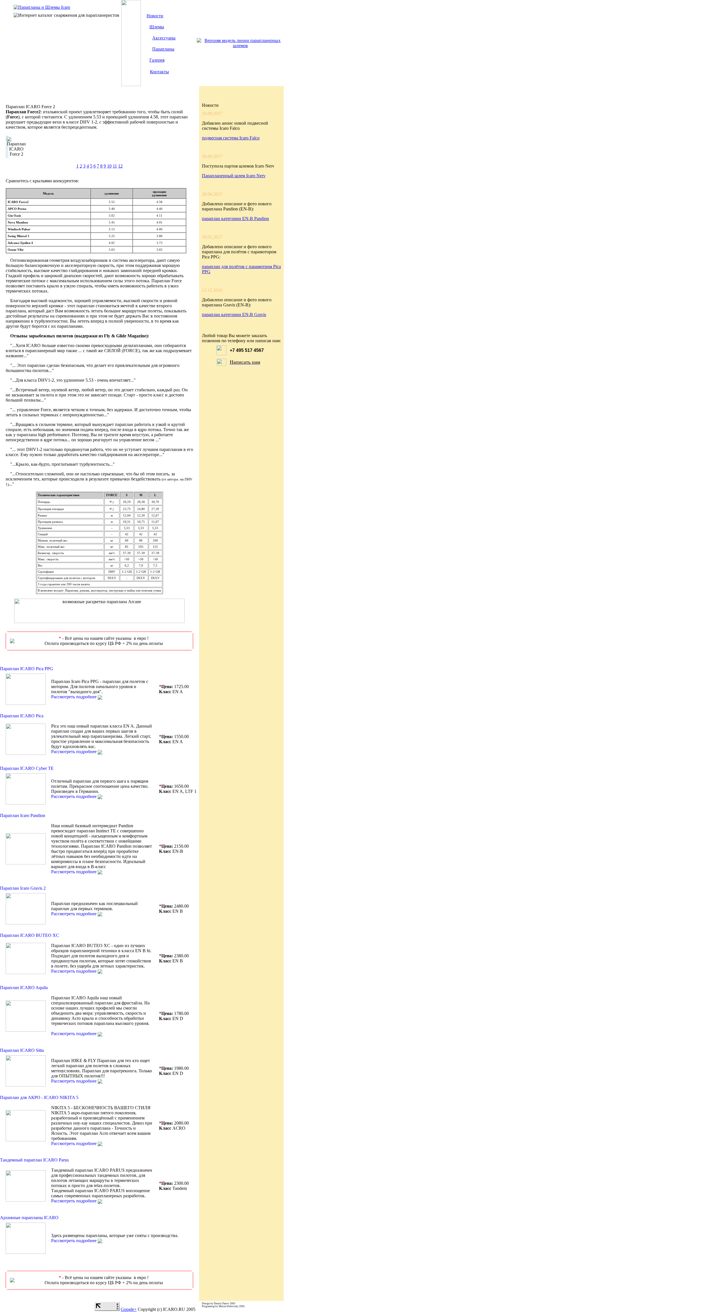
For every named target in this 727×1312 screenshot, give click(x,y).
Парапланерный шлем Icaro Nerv (234, 175)
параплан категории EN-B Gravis (234, 314)
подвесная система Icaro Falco (231, 137)
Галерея (156, 60)
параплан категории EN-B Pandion (235, 218)
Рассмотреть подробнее (74, 696)
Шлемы (156, 26)
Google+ (129, 1309)
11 (115, 166)
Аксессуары (164, 37)
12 (120, 166)
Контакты (159, 71)
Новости (155, 15)
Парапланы (163, 49)
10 (109, 166)
